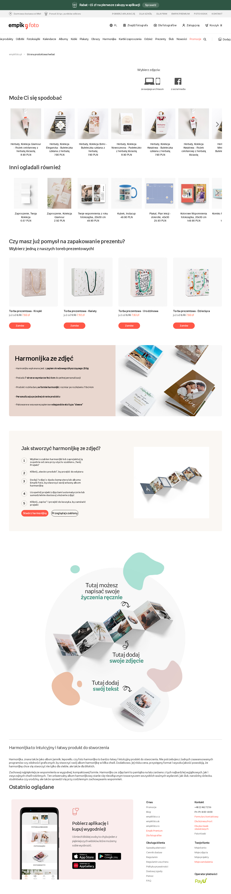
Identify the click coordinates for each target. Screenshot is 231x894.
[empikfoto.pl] (25, 26)
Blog (148, 812)
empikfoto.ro (152, 826)
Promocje (195, 39)
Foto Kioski (200, 833)
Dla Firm (161, 14)
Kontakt (217, 14)
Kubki (74, 39)
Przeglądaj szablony (65, 513)
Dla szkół (145, 14)
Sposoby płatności (155, 847)
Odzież (148, 39)
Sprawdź (150, 5)
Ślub (171, 39)
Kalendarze (49, 39)
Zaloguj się (193, 25)
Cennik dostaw (154, 852)
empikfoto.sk (153, 821)
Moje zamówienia (204, 862)
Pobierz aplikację (123, 14)
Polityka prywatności (157, 866)
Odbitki (20, 39)
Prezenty (160, 39)
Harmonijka (109, 39)
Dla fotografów (154, 835)
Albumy (63, 39)
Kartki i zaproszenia (130, 39)
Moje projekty (202, 857)
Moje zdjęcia (201, 852)
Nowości (182, 39)
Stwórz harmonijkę (35, 513)
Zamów (20, 325)
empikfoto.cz (153, 816)
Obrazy (95, 39)
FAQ (148, 880)
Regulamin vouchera (157, 862)
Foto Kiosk (200, 14)
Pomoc (150, 876)
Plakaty (84, 39)
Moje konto (200, 847)
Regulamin (152, 857)
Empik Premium (180, 14)
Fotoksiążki (33, 39)
